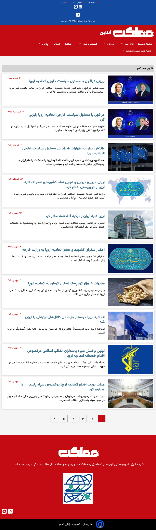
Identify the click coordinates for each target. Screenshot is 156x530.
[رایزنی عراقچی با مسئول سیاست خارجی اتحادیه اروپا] (130, 90)
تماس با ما (77, 2)
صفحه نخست (145, 44)
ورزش (110, 44)
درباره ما (92, 2)
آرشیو (64, 2)
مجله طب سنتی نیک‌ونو (138, 51)
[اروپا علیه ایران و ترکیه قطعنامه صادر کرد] (130, 224)
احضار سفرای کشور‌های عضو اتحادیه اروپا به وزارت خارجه (63, 249)
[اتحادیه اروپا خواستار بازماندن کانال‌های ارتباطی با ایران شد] (130, 326)
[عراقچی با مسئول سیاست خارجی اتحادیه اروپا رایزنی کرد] (130, 123)
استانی (57, 44)
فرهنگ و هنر (89, 44)
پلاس (45, 44)
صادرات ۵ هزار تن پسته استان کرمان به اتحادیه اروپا (66, 283)
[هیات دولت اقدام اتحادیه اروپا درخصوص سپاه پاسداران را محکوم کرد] (130, 393)
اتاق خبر (128, 44)
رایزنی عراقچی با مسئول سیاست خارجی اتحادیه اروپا (67, 81)
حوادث (69, 44)
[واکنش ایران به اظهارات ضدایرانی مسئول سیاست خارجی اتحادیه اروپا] (130, 157)
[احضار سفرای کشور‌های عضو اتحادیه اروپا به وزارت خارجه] (130, 258)
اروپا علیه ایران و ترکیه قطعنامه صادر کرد (75, 216)
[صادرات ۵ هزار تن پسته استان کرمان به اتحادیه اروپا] (130, 292)
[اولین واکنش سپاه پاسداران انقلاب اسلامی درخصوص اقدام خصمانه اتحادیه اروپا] (130, 359)
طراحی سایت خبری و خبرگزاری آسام (76, 524)
